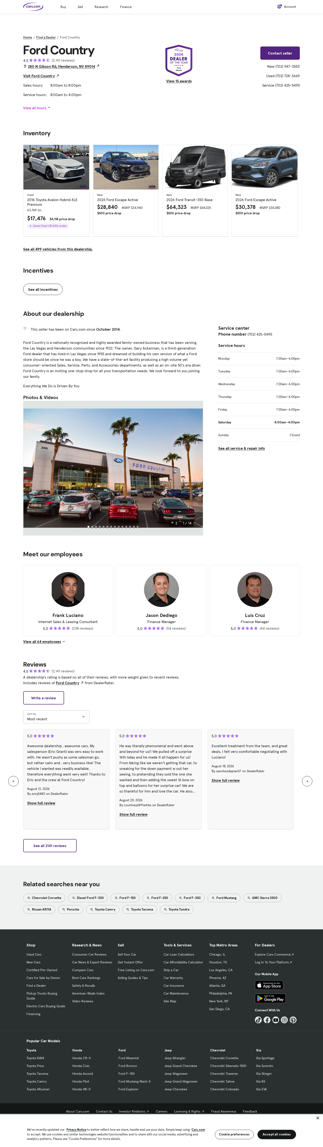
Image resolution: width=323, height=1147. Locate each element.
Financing (33, 1014)
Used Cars (33, 954)
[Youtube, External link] (275, 1019)
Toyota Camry (104, 909)
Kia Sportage (265, 1058)
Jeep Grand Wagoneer (180, 1081)
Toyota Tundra (178, 909)
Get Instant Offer (130, 962)
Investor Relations (132, 1111)
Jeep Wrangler (175, 1058)
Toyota (31, 1050)
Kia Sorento (264, 1066)
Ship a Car (171, 970)
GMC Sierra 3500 (264, 898)
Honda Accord (82, 1073)
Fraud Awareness (223, 1111)
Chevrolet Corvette (46, 898)
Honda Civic (81, 1066)
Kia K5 (260, 1081)
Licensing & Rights (187, 1111)
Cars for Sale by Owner (43, 978)
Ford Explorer (128, 1089)
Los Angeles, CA (220, 970)
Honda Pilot (80, 1081)
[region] (161, 1130)
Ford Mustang (226, 898)
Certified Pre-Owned (41, 970)
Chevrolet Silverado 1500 (228, 1066)
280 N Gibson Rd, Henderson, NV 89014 (61, 66)
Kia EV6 (261, 1089)
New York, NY (218, 1001)
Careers (161, 1111)
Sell (80, 7)
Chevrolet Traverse (224, 1073)
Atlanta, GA (217, 985)
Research (101, 7)
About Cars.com (77, 1111)
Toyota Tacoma (141, 909)
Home (27, 37)
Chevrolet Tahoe (222, 1081)
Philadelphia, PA (220, 993)
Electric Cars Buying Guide (45, 1006)
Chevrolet (217, 1050)
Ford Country (67, 682)
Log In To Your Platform (272, 962)
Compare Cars (82, 970)
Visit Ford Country (39, 75)
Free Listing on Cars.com (136, 970)
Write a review (43, 698)
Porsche (72, 909)
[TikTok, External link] (258, 1019)
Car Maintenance (176, 993)
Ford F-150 (127, 898)
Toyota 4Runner (38, 1089)
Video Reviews (82, 1001)
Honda (77, 1050)
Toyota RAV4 (35, 1058)
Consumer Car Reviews (89, 954)
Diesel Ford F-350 (90, 898)
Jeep (168, 1050)
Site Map (170, 1001)
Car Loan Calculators (179, 954)
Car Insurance (174, 985)
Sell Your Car (127, 954)
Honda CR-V (81, 1058)
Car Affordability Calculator (183, 962)
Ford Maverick (128, 1058)
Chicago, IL (217, 954)
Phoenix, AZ (217, 978)
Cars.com (198, 1130)
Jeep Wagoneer (176, 1073)
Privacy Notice (76, 1130)
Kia (258, 1050)
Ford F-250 (159, 898)
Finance (126, 7)
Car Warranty (173, 978)
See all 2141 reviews (49, 845)
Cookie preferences (234, 1134)
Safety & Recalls (83, 985)
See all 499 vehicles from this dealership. (58, 249)
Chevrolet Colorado (224, 1089)
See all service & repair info (241, 448)
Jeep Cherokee (175, 1089)
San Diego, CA (219, 1009)
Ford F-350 (192, 898)
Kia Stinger (264, 1073)
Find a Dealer (46, 37)
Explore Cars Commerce (273, 954)
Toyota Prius (35, 1066)
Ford (122, 1050)
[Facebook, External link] (267, 1019)
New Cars (33, 962)
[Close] (318, 1118)
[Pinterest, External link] (293, 1019)
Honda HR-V (81, 1089)
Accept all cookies (277, 1134)
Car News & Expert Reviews (92, 962)
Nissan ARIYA (41, 909)
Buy (63, 7)
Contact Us (104, 1111)
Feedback (250, 1111)
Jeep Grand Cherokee (180, 1066)
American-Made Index (88, 993)
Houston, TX (218, 962)
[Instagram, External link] (284, 1019)
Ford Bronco (127, 1066)
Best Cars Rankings (86, 978)
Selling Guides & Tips (133, 978)
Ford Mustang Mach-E (134, 1081)
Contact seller (280, 53)
